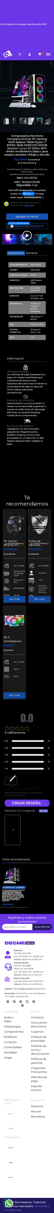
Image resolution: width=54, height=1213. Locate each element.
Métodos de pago (39, 1079)
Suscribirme (42, 926)
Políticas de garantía (38, 1060)
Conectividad (12, 1047)
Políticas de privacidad (38, 1038)
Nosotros (37, 1106)
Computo (10, 1042)
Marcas (36, 1111)
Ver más (14, 599)
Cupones (37, 1031)
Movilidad (10, 1052)
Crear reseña (26, 803)
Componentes (12, 1031)
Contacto (37, 1017)
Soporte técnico (36, 1088)
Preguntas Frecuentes (39, 1070)
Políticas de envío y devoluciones (39, 1049)
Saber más (29, 205)
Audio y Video (9, 1019)
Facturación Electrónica (39, 1024)
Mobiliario (10, 1037)
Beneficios (38, 1116)
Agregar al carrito (27, 216)
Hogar (8, 1057)
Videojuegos (12, 1026)
